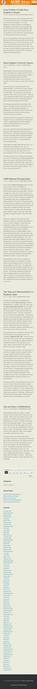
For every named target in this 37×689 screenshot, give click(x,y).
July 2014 (6, 635)
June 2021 (6, 555)
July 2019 (6, 565)
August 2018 (7, 576)
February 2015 (7, 624)
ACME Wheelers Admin (26, 14)
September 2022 (8, 540)
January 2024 (7, 522)
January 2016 (7, 607)
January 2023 (7, 538)
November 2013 (7, 651)
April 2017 (6, 588)
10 (31, 469)
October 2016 (7, 591)
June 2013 (6, 660)
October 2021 (7, 549)
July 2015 (6, 616)
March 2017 (6, 589)
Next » (31, 475)
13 (13, 472)
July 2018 (6, 578)
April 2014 (6, 641)
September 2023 (8, 526)
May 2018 (6, 582)
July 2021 (6, 553)
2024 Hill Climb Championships (12, 500)
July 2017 (6, 586)
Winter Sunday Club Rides (10, 496)
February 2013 (7, 668)
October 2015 (7, 612)
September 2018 (8, 574)
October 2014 (7, 630)
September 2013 (8, 655)
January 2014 (7, 647)
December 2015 (7, 609)
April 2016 (6, 603)
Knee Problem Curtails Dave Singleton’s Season (15, 11)
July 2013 (6, 658)
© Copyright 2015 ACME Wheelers (18, 685)
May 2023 (6, 532)
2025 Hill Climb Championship (12, 494)
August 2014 (7, 634)
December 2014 (7, 626)
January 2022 (7, 547)
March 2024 (6, 521)
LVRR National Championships (16, 178)
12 (10, 472)
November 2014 (7, 628)
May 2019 (6, 568)
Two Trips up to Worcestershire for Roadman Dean (18, 293)
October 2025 (7, 511)
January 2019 (7, 570)
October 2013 (7, 653)
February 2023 (7, 536)
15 (21, 472)
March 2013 (6, 666)
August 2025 (7, 515)
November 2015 (7, 611)
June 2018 (6, 580)
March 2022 (6, 545)
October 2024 (7, 517)
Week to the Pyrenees (9, 498)
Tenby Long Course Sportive (11, 502)
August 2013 (7, 656)
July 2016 (6, 597)
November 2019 (7, 563)
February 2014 (7, 645)
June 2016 (6, 599)
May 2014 (6, 639)
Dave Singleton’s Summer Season (18, 62)
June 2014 (6, 637)
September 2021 (8, 551)
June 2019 (6, 566)
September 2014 (8, 632)
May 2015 (6, 620)
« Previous (7, 469)
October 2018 (7, 572)
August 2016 (7, 595)
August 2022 (7, 542)
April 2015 (6, 622)
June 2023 (6, 530)
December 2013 (7, 649)
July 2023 (6, 528)
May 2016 (6, 601)
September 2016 (8, 593)
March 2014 (6, 643)
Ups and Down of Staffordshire (16, 406)
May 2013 (6, 662)
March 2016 (6, 605)
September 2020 (8, 561)
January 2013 (7, 670)
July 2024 (6, 519)
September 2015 (8, 614)
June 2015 (6, 618)
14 (17, 472)
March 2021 (6, 557)
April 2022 (6, 543)
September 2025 (8, 513)
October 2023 (7, 524)
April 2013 (6, 664)
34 (31, 472)
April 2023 (6, 534)
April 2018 (6, 584)
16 (24, 472)
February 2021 (7, 559)
